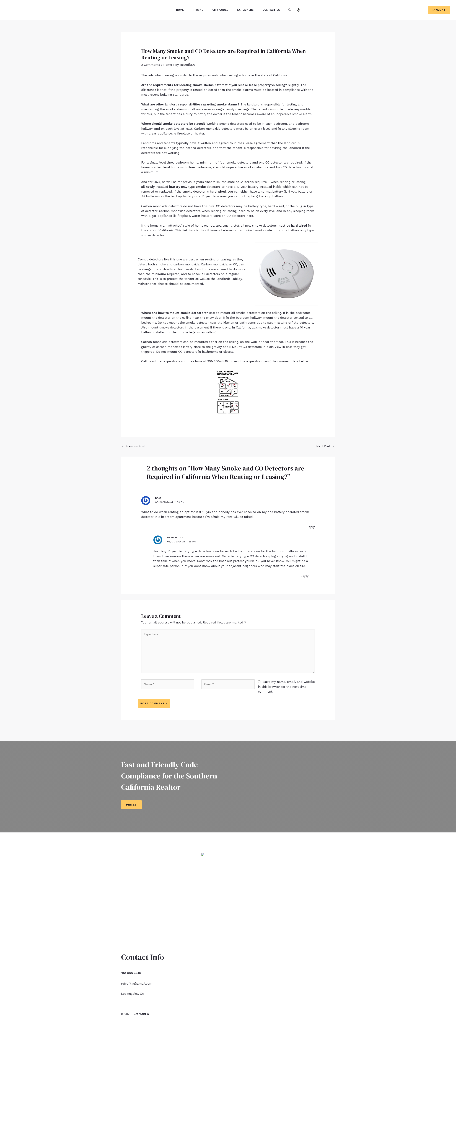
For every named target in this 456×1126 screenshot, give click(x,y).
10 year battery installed (254, 186)
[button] (289, 10)
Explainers (245, 9)
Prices (131, 804)
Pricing (198, 9)
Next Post (325, 446)
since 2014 (212, 182)
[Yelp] (298, 10)
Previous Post (133, 446)
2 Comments (150, 64)
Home (180, 9)
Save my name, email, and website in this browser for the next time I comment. (286, 686)
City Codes (220, 9)
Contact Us (271, 9)
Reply (311, 527)
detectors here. (243, 216)
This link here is (186, 230)
